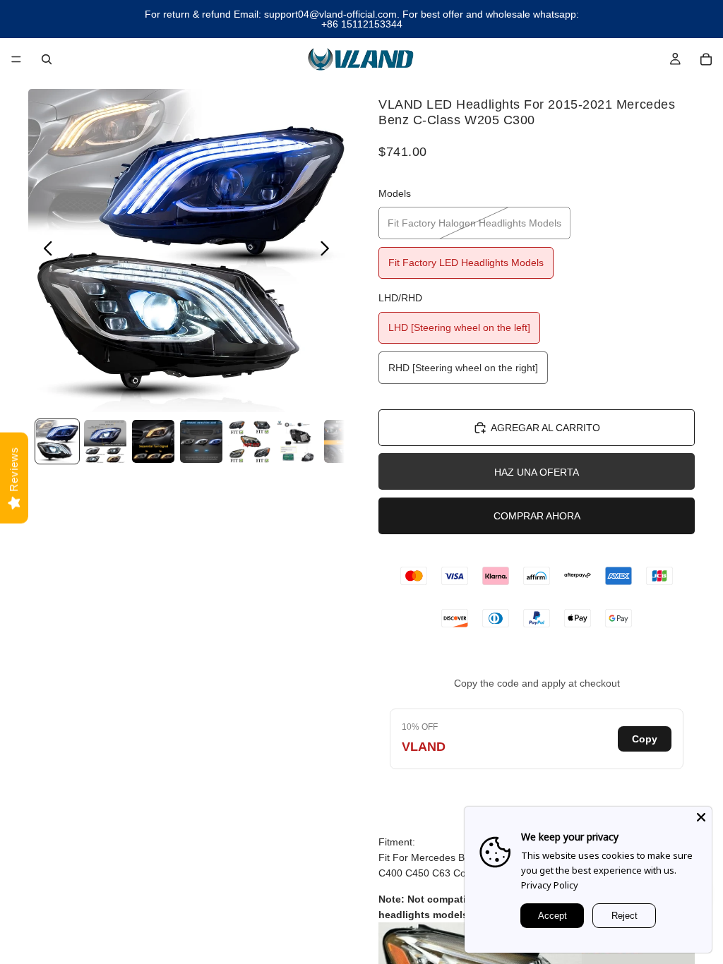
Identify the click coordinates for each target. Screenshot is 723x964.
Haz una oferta (536, 472)
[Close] (701, 817)
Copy (644, 739)
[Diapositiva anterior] (44, 250)
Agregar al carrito (545, 427)
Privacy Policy (549, 885)
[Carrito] (706, 59)
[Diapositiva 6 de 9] (297, 441)
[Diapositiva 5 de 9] (249, 441)
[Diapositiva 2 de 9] (105, 441)
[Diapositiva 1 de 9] (57, 441)
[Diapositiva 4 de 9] (201, 441)
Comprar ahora (537, 516)
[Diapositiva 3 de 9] (153, 441)
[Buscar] (46, 59)
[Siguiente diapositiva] (329, 250)
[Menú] (16, 59)
